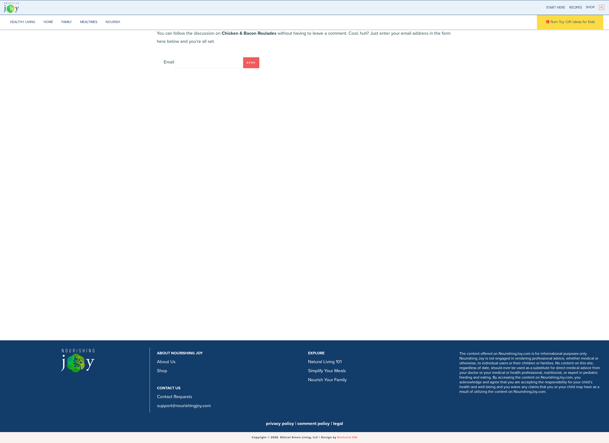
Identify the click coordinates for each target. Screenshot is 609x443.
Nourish (113, 22)
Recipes (575, 7)
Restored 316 (347, 437)
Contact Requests (174, 396)
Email (169, 62)
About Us (166, 361)
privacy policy (280, 423)
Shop (590, 7)
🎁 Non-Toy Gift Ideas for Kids (570, 22)
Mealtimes (88, 22)
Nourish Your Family (327, 379)
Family (66, 22)
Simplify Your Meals (327, 370)
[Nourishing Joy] (11, 7)
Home (48, 22)
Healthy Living (22, 22)
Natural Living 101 (325, 361)
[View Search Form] (601, 7)
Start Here (555, 7)
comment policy (313, 423)
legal (338, 423)
